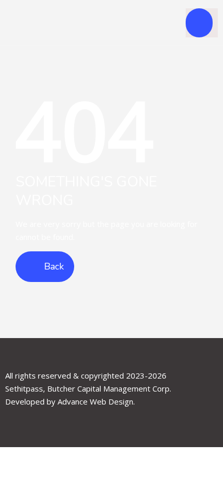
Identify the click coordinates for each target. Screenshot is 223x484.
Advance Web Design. (96, 401)
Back (52, 266)
